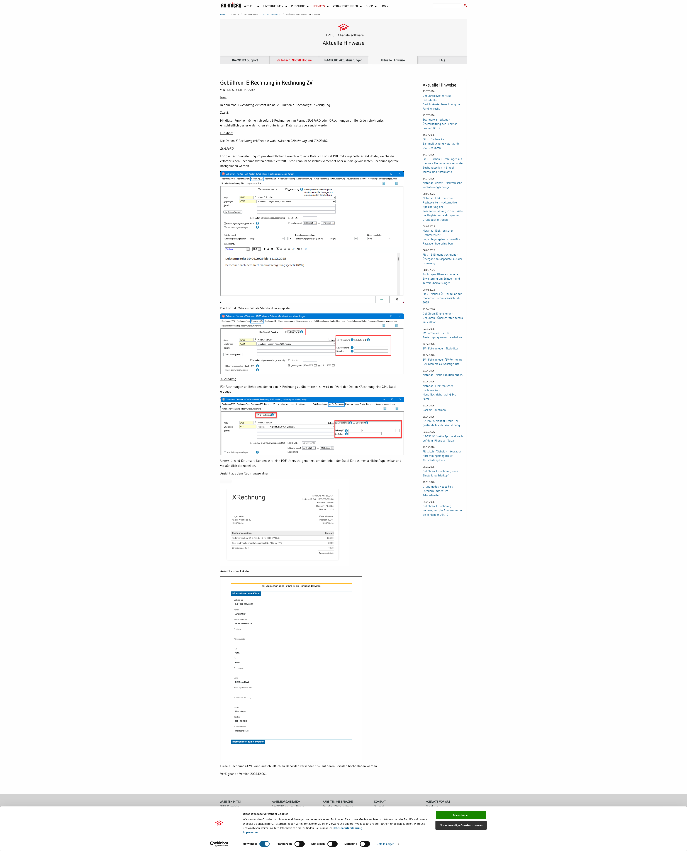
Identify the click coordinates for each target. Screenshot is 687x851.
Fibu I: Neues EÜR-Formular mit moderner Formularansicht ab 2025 (442, 298)
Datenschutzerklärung (347, 828)
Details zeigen (385, 843)
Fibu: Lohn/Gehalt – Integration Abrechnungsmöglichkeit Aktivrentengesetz (442, 456)
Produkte (298, 6)
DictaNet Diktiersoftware (338, 806)
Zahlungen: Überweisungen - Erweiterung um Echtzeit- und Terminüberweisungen (441, 278)
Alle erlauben (461, 815)
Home (222, 14)
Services (319, 6)
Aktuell (249, 6)
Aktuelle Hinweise (272, 14)
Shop (369, 6)
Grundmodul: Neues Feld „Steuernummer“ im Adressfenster (438, 491)
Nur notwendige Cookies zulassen (461, 825)
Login (384, 6)
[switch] (299, 844)
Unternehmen (273, 6)
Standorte (432, 806)
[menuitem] (231, 5)
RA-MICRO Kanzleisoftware (288, 806)
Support (379, 806)
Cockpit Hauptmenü (435, 410)
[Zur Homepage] (231, 5)
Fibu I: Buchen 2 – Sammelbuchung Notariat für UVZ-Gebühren (441, 143)
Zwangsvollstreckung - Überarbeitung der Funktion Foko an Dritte (440, 124)
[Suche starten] (465, 5)
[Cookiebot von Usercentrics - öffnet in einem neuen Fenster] (219, 844)
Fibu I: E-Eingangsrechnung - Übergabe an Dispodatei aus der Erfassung (442, 259)
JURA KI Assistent (231, 806)
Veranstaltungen (345, 6)
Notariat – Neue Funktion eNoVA (442, 375)
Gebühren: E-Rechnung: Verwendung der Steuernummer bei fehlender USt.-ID (443, 510)
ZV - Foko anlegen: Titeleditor (440, 348)
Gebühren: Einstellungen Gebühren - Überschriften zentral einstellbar (443, 318)
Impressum (250, 832)
